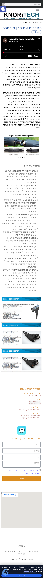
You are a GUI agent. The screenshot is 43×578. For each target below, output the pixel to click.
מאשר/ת (21, 575)
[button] (3, 9)
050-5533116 (35, 403)
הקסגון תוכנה (32, 551)
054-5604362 (35, 401)
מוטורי (23, 559)
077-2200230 (35, 395)
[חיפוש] (3, 4)
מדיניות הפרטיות (29, 572)
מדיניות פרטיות (15, 470)
